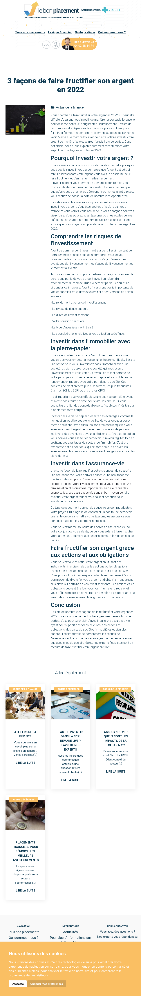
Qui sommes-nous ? (112, 32)
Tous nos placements (30, 32)
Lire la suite (25, 763)
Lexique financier (60, 32)
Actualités (70, 932)
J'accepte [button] (18, 983)
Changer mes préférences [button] (46, 983)
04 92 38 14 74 (84, 45)
